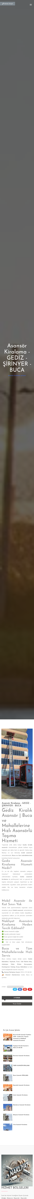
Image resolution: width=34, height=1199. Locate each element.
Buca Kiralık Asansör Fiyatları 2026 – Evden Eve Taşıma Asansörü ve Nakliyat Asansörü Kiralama (22, 1037)
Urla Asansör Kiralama (20, 1124)
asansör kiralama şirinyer (17, 375)
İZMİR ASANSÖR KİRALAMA (21, 1065)
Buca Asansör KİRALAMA (20, 1075)
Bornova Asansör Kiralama (21, 1055)
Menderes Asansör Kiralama (21, 1105)
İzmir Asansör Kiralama (20, 1095)
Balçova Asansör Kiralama (21, 1114)
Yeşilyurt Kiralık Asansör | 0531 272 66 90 (21, 1046)
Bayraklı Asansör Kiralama (21, 1085)
